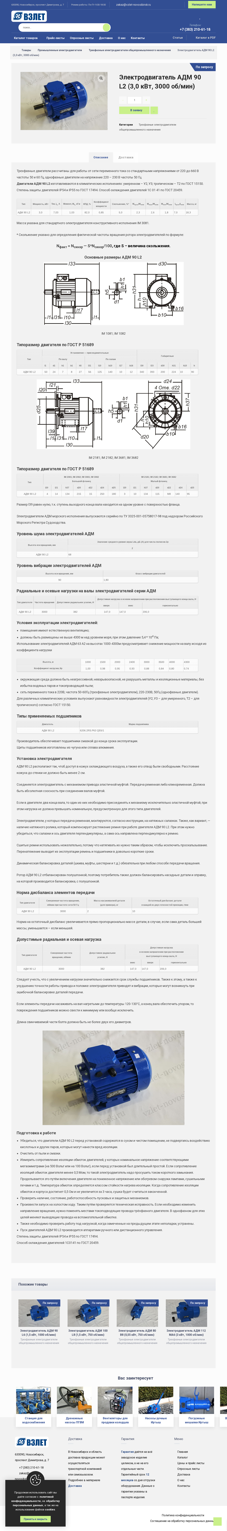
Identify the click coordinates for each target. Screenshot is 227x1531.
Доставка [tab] (126, 157)
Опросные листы (188, 1469)
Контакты (183, 1486)
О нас (180, 1480)
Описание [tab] (100, 157)
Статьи (178, 37)
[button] (101, 78)
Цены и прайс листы (190, 1463)
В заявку (136, 110)
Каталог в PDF (206, 37)
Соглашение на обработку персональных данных (183, 1521)
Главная (182, 1452)
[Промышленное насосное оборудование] (29, 16)
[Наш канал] (177, 5)
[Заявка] (210, 16)
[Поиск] (104, 27)
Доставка (183, 1474)
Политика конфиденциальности (183, 1515)
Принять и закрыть (35, 1519)
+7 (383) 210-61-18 (31, 1467)
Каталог (182, 1457)
